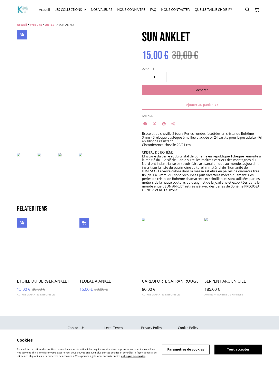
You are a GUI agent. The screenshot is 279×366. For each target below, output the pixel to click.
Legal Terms (113, 328)
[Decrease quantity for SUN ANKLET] (146, 77)
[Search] (247, 9)
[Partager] (173, 124)
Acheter (202, 90)
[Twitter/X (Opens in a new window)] (154, 124)
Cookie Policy (188, 328)
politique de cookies (133, 356)
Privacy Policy (151, 328)
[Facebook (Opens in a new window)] (145, 124)
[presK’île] (22, 10)
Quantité (148, 68)
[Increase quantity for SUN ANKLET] (162, 77)
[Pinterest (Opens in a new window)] (164, 124)
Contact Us (76, 328)
